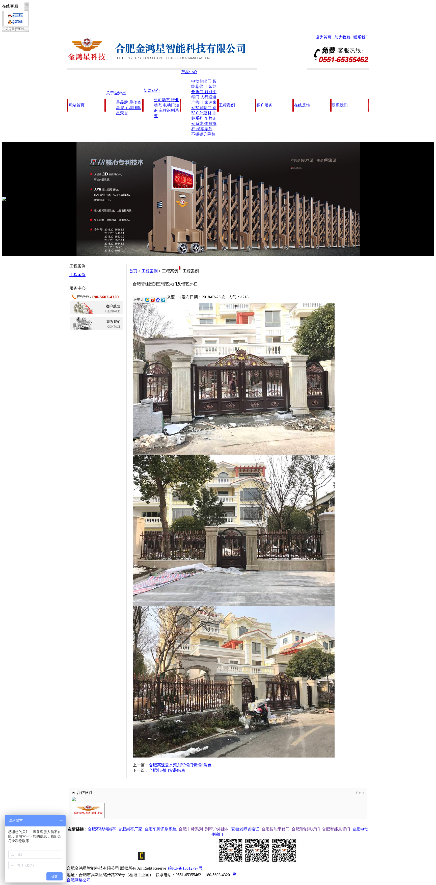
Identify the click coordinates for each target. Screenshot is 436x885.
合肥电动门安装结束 (167, 770)
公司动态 (162, 100)
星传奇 (135, 102)
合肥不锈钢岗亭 (102, 829)
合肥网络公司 (79, 880)
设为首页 (323, 37)
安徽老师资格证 (245, 829)
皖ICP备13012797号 (185, 868)
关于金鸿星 (116, 93)
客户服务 (264, 105)
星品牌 (122, 102)
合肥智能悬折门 (306, 829)
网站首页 (76, 105)
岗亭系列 (204, 129)
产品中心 (189, 72)
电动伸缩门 (201, 81)
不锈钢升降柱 (203, 134)
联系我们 (361, 37)
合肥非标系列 (191, 829)
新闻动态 (152, 90)
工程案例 (227, 105)
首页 (133, 271)
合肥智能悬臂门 (336, 829)
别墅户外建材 (217, 829)
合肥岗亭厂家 (130, 829)
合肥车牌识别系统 (160, 829)
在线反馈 (302, 105)
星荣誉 (122, 113)
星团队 (135, 108)
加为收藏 (342, 37)
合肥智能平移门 (275, 829)
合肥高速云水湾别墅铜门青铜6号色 (180, 765)
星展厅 (122, 108)
